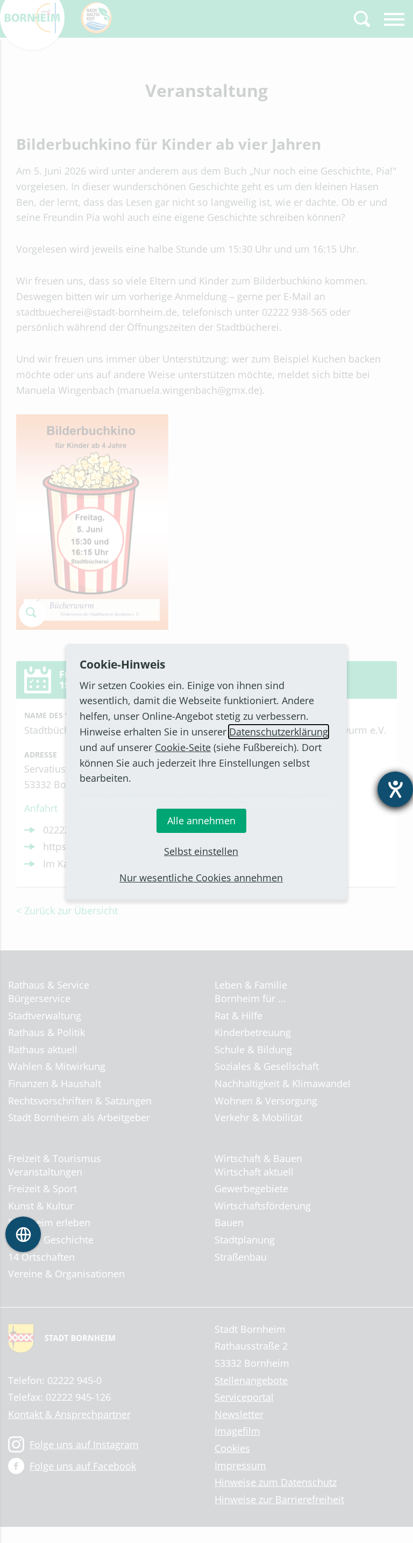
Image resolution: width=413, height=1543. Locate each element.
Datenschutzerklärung (278, 731)
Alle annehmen (201, 820)
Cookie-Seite (183, 747)
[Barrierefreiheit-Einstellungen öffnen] (395, 789)
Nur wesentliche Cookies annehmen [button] (201, 877)
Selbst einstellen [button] (201, 851)
